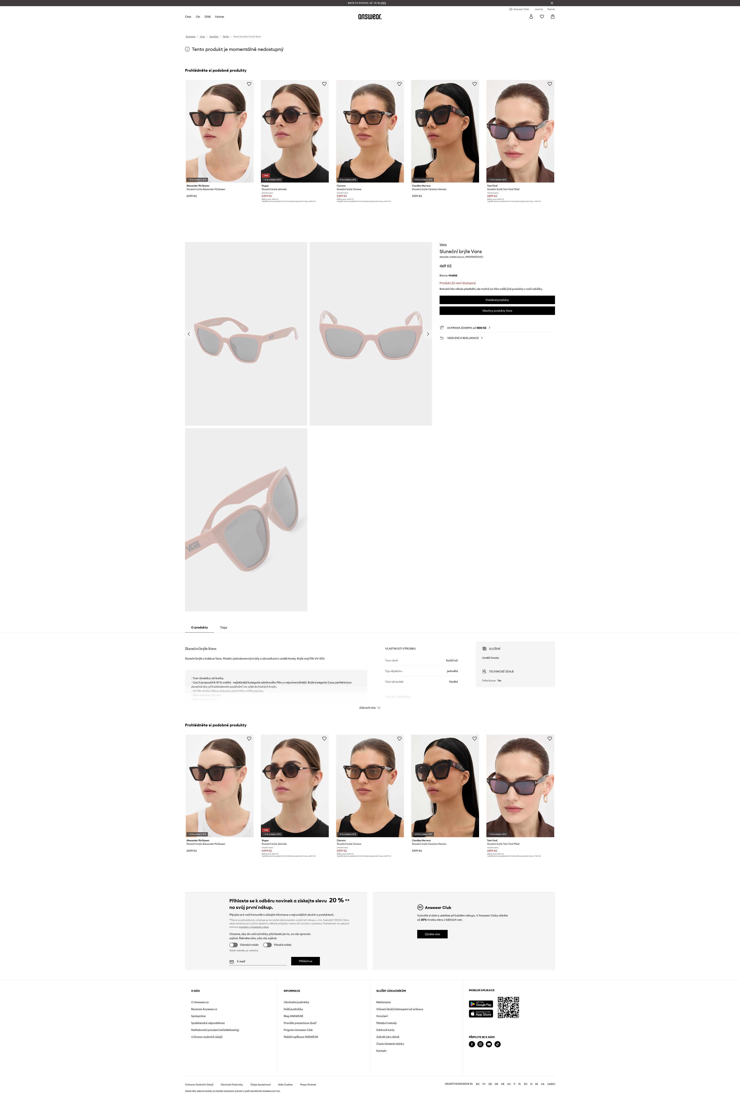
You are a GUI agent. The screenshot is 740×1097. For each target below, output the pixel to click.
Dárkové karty (385, 1030)
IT (514, 1084)
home (219, 17)
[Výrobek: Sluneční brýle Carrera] (370, 131)
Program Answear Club (298, 1030)
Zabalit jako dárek (387, 1037)
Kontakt (381, 1050)
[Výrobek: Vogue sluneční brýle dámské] (295, 131)
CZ (490, 1084)
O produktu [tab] (199, 627)
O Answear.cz (200, 1002)
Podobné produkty (497, 300)
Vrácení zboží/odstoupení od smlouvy (399, 1009)
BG (477, 1084)
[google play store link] (481, 1004)
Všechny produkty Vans (497, 310)
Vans (443, 244)
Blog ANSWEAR (293, 1016)
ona (188, 17)
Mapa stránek (308, 1084)
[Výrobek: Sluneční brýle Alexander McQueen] (220, 131)
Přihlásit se (305, 961)
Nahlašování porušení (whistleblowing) (215, 1030)
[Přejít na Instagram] (480, 1044)
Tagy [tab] (223, 627)
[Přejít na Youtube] (489, 1044)
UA (542, 1084)
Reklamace (383, 1002)
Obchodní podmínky (296, 1002)
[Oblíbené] (542, 16)
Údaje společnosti (261, 1084)
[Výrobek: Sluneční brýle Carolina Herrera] (445, 131)
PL (519, 1084)
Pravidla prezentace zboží (300, 1023)
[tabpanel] (370, 672)
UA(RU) (551, 1084)
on (198, 17)
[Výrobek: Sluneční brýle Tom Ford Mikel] (520, 131)
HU (509, 1084)
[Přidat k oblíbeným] (249, 84)
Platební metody (386, 1023)
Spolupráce (198, 1016)
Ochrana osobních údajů (206, 1037)
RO (525, 1084)
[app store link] (481, 1013)
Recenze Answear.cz (204, 1009)
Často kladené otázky (390, 1044)
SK (536, 1084)
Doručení (382, 1016)
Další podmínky (293, 1009)
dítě (208, 17)
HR (502, 1084)
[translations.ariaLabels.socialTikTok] (497, 1044)
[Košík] (552, 16)
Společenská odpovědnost (208, 1023)
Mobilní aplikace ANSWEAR (301, 1037)
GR (496, 1084)
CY (484, 1084)
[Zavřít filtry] (552, 3)
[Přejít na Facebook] (472, 1044)
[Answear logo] (370, 16)
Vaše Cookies (285, 1084)
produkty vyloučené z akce (254, 926)
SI (531, 1084)
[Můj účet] (531, 16)
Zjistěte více (432, 934)
